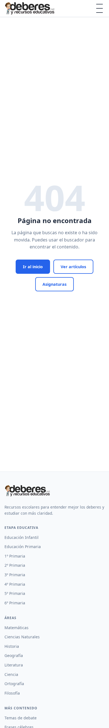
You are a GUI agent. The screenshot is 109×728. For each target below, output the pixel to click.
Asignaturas (54, 284)
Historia (11, 646)
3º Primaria (14, 574)
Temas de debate (20, 717)
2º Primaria (14, 565)
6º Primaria (14, 602)
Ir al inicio (33, 266)
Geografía (13, 655)
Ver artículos (73, 266)
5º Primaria (14, 593)
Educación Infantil (21, 537)
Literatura (13, 665)
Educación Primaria (22, 546)
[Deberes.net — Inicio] (30, 8)
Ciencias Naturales (22, 636)
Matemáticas (16, 627)
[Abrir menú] (99, 8)
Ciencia (11, 674)
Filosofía (12, 693)
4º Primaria (14, 584)
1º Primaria (14, 556)
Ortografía (14, 683)
